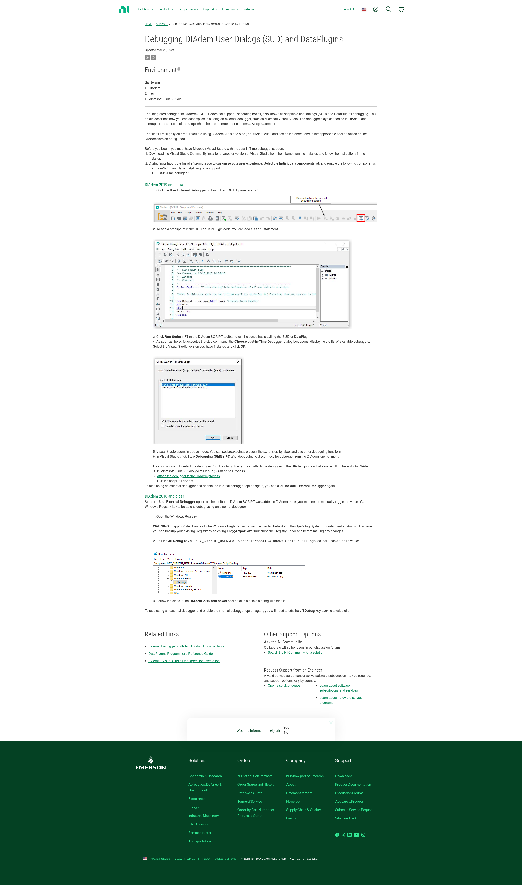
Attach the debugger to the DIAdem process (188, 476)
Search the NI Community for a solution (296, 652)
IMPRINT (191, 859)
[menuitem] (146, 10)
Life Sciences (198, 824)
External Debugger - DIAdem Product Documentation (186, 646)
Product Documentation (353, 784)
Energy (193, 807)
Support (162, 24)
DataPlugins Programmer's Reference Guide (180, 653)
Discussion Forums (349, 792)
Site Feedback (346, 818)
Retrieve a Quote (249, 792)
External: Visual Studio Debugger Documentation (184, 660)
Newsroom (294, 801)
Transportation (199, 840)
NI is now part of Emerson (305, 775)
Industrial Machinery (203, 815)
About (291, 784)
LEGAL (178, 859)
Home (148, 24)
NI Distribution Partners (254, 775)
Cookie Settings (225, 859)
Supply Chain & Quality (303, 809)
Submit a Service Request (354, 809)
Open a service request (284, 685)
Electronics (196, 798)
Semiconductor (199, 832)
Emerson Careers (299, 792)
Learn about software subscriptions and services (339, 688)
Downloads (343, 775)
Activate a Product (349, 801)
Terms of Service (249, 801)
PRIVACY (206, 859)
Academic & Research (205, 775)
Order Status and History (256, 784)
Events (291, 818)
